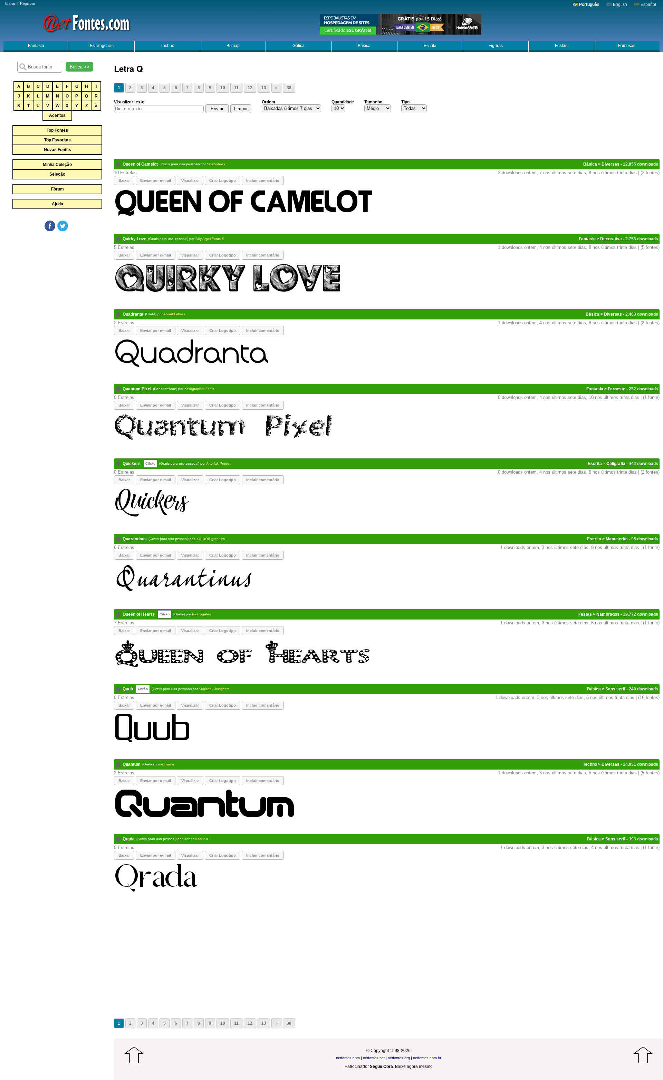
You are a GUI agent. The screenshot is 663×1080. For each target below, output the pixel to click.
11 (236, 87)
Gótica (298, 45)
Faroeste (616, 389)
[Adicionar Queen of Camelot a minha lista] (118, 164)
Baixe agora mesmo (414, 1066)
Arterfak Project (218, 463)
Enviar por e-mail (155, 180)
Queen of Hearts (139, 614)
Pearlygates (201, 614)
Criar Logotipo (222, 180)
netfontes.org (399, 1058)
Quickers (132, 463)
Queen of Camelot (140, 164)
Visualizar (190, 180)
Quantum (132, 764)
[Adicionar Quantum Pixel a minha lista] (118, 389)
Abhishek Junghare (214, 689)
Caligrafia (615, 463)
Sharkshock (216, 164)
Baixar (124, 180)
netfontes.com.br (427, 1058)
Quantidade (343, 102)
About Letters (174, 314)
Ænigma (167, 764)
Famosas (626, 45)
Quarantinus (135, 539)
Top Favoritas (57, 140)
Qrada (129, 839)
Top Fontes (57, 130)
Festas (561, 45)
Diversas (610, 164)
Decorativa (611, 238)
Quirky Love (134, 238)
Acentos (57, 115)
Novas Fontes (57, 149)
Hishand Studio (196, 839)
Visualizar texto (129, 102)
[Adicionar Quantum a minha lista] (118, 764)
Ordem (268, 102)
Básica (364, 45)
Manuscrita (617, 539)
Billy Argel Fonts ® (209, 239)
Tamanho (373, 102)
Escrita (430, 45)
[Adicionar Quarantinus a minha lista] (118, 539)
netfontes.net (374, 1058)
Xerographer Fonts (199, 389)
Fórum (57, 189)
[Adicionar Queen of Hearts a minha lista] (118, 614)
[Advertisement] (57, 284)
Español (648, 4)
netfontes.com (348, 1058)
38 (289, 87)
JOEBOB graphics (210, 539)
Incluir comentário (262, 180)
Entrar (10, 3)
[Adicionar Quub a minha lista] (118, 689)
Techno (167, 45)
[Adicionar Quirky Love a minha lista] (118, 239)
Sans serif (615, 689)
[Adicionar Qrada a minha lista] (118, 839)
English (619, 4)
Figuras (496, 45)
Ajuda (57, 204)
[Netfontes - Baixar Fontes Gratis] (86, 22)
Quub (128, 689)
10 (222, 87)
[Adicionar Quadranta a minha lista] (118, 314)
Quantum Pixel (137, 389)
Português (588, 4)
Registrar (28, 3)
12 (250, 87)
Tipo (405, 102)
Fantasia (36, 45)
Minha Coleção (57, 164)
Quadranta (133, 314)
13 (263, 87)
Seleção (57, 174)
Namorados (607, 614)
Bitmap (233, 45)
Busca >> (79, 66)
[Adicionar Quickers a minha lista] (118, 463)
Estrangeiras (102, 45)
